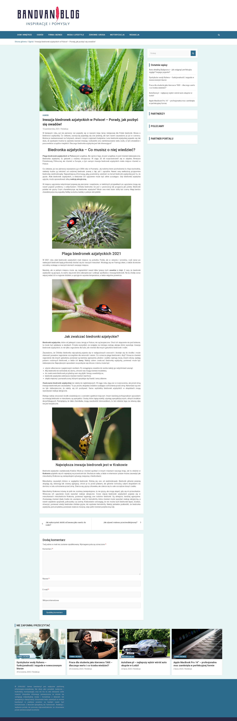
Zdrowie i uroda (97, 35)
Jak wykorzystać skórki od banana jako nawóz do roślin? (66, 523)
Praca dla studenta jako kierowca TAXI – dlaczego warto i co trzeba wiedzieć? (90, 664)
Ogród (40, 35)
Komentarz (48, 549)
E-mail (46, 589)
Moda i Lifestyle (75, 35)
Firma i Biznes (55, 35)
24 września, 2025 (24, 672)
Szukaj (193, 53)
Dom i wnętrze (24, 35)
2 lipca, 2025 (178, 669)
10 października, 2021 (51, 129)
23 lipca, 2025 (126, 669)
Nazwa (46, 579)
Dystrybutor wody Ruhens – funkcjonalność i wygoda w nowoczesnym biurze (39, 665)
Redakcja (64, 129)
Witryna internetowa (51, 600)
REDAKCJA (134, 35)
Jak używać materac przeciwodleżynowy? (120, 522)
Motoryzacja (117, 35)
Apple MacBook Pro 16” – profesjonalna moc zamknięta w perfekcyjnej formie (195, 664)
